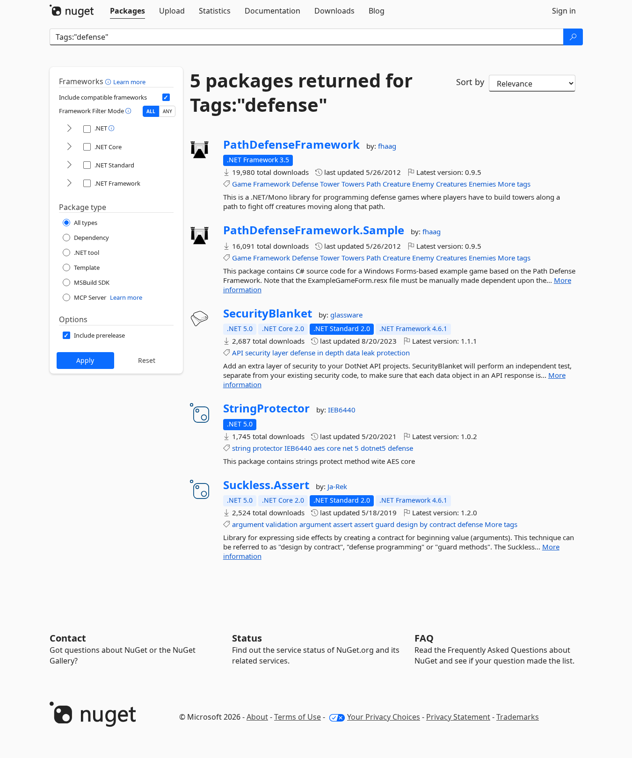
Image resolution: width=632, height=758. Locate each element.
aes (319, 448)
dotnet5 (373, 448)
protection (393, 352)
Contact (68, 638)
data (353, 352)
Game (241, 183)
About (257, 717)
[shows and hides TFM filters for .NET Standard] (69, 165)
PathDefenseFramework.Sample (313, 230)
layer (280, 352)
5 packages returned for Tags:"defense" (301, 92)
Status (247, 638)
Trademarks (517, 717)
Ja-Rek (337, 486)
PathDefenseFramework (291, 144)
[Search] (573, 37)
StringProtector (266, 408)
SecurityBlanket (267, 313)
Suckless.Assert (266, 485)
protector (268, 448)
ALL (150, 111)
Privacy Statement (458, 717)
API (237, 352)
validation (282, 524)
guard (384, 524)
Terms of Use (297, 717)
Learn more (129, 82)
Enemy (423, 183)
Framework (271, 183)
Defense (305, 183)
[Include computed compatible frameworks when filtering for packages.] (166, 97)
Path (373, 183)
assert (342, 524)
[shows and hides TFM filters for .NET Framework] (69, 183)
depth (334, 352)
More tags (514, 183)
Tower (330, 183)
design (407, 524)
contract (442, 524)
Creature (396, 183)
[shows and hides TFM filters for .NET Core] (69, 147)
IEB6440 (342, 409)
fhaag (387, 146)
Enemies (482, 183)
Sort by (470, 81)
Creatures (451, 183)
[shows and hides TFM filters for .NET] (69, 129)
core (334, 448)
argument (248, 524)
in (320, 352)
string (241, 448)
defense (302, 352)
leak (368, 352)
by (424, 524)
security (257, 352)
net (347, 448)
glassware (346, 314)
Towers (352, 183)
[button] (109, 81)
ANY (167, 111)
